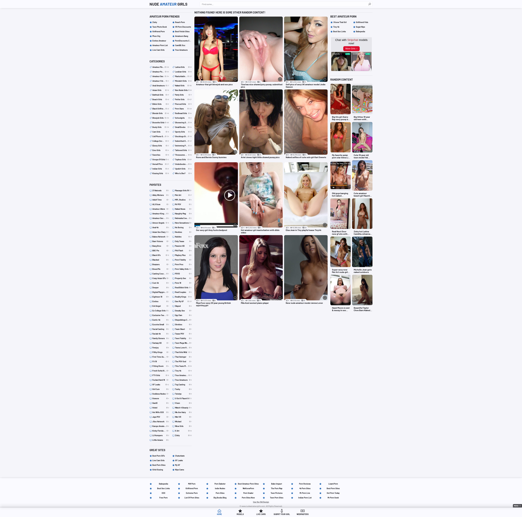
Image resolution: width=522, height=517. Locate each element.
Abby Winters (160, 195)
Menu (516, 506)
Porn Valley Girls (183, 269)
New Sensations (183, 223)
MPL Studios (183, 200)
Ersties (160, 301)
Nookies (183, 232)
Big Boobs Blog (220, 497)
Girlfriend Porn (158, 31)
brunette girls (160, 122)
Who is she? (183, 173)
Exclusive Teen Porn (160, 315)
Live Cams (261, 514)
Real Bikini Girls (183, 287)
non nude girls (183, 90)
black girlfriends (160, 109)
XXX (163, 493)
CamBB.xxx (180, 45)
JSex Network (160, 421)
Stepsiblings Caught (183, 320)
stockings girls (183, 136)
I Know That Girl (340, 22)
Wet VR (183, 417)
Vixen (183, 403)
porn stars (183, 109)
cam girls (160, 132)
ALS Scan (160, 204)
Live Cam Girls (158, 50)
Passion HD (183, 246)
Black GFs (160, 255)
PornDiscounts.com (183, 41)
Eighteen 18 (160, 297)
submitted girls (183, 141)
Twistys (183, 394)
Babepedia (360, 31)
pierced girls (183, 104)
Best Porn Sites (158, 465)
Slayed (183, 306)
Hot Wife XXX (160, 412)
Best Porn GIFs (158, 456)
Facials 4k (160, 334)
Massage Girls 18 (183, 190)
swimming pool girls (183, 145)
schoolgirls (183, 118)
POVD (183, 273)
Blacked (160, 260)
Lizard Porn (333, 484)
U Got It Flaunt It (183, 398)
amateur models (160, 67)
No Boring (183, 227)
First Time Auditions (160, 357)
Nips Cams (179, 469)
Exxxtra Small (160, 324)
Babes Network (160, 237)
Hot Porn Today (333, 493)
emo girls (160, 150)
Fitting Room (160, 366)
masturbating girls (183, 76)
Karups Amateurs (160, 426)
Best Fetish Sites (182, 31)
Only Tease (183, 241)
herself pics (160, 164)
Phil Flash (183, 250)
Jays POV (160, 417)
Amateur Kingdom (160, 213)
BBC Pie (160, 250)
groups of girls (160, 159)
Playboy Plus (183, 255)
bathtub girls (160, 95)
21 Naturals (160, 190)
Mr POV (183, 204)
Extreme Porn (192, 493)
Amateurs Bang (181, 36)
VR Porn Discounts (183, 27)
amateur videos (160, 81)
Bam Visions (160, 241)
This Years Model (183, 366)
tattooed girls (183, 150)
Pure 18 (183, 283)
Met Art (183, 195)
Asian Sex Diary (160, 232)
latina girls (183, 67)
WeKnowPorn (248, 488)
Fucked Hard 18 (160, 380)
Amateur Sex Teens (160, 218)
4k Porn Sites (304, 488)
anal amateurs (160, 85)
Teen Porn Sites (276, 497)
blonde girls (160, 113)
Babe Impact (276, 484)
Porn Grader (248, 493)
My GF (177, 465)
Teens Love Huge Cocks (183, 347)
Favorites (160, 155)
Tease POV (183, 334)
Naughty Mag (183, 213)
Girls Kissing (157, 469)
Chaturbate (180, 456)
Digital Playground (160, 292)
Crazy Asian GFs (160, 278)
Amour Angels (160, 223)
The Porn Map (276, 488)
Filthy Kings (160, 352)
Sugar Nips (360, 27)
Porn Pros (183, 264)
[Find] (369, 4)
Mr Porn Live (305, 493)
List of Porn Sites (191, 497)
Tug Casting (183, 384)
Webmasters (303, 514)
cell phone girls (160, 136)
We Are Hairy (183, 412)
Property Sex (183, 278)
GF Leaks (160, 384)
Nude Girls (168, 4)
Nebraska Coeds (183, 218)
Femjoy (160, 347)
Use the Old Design (261, 502)
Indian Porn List (305, 497)
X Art (183, 431)
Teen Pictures (276, 493)
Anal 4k (160, 227)
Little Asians (160, 440)
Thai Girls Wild (183, 352)
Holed (160, 408)
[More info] (235, 79)
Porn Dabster (220, 484)
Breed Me (160, 269)
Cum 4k (160, 283)
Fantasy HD (160, 343)
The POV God (183, 361)
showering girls (183, 122)
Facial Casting (160, 329)
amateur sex (160, 76)
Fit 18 (160, 361)
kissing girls (160, 173)
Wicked (183, 421)
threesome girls (183, 155)
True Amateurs (181, 50)
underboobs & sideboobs (183, 164)
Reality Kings (183, 297)
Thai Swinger (183, 357)
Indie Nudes (220, 488)
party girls (183, 95)
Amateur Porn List (160, 45)
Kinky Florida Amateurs (160, 431)
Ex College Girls (160, 310)
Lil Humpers (160, 435)
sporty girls (183, 132)
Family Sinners (160, 338)
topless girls (183, 159)
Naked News (183, 209)
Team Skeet (183, 329)
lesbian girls (183, 72)
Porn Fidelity (183, 260)
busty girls (160, 127)
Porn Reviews (305, 484)
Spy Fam (183, 315)
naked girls (183, 85)
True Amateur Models (183, 375)
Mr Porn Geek (333, 497)
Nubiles (183, 237)
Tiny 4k (183, 371)
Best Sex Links (339, 31)
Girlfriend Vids (362, 22)
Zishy (154, 22)
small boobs (183, 127)
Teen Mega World (183, 343)
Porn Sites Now (248, 497)
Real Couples (183, 292)
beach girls (160, 99)
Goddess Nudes (160, 394)
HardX (160, 403)
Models (240, 514)
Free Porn (163, 497)
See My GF (183, 301)
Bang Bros (160, 246)
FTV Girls (160, 375)
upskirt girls (183, 169)
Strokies (183, 324)
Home (219, 514)
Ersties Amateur (159, 41)
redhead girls (183, 113)
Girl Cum (160, 389)
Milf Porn (191, 484)
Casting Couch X (160, 273)
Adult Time (160, 200)
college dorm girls (160, 141)
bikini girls (160, 104)
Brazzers (160, 264)
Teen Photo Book (159, 27)
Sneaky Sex (183, 310)
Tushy (183, 389)
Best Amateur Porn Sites (248, 484)
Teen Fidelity (183, 338)
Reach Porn (180, 22)
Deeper (160, 287)
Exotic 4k (160, 320)
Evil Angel (160, 306)
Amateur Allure (160, 209)
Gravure (160, 398)
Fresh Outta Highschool (160, 371)
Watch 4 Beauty (183, 408)
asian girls (160, 90)
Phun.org (156, 36)
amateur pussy (160, 72)
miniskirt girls (183, 81)
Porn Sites (220, 493)
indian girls (160, 169)
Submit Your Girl (282, 514)
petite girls (183, 99)
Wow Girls (183, 426)
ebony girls (160, 145)
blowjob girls (160, 118)
